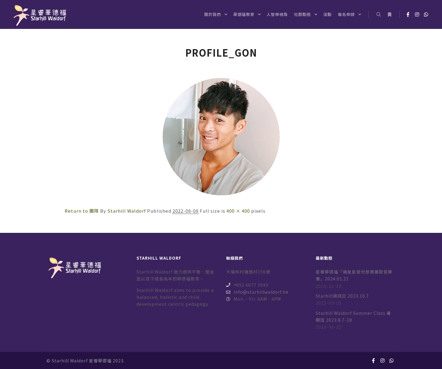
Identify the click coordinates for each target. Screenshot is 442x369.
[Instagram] (417, 14)
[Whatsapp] (426, 14)
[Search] (378, 15)
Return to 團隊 (82, 211)
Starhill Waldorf (126, 211)
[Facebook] (408, 14)
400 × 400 (238, 211)
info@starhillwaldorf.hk (261, 292)
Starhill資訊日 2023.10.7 (342, 296)
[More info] (389, 15)
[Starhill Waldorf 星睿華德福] (39, 14)
